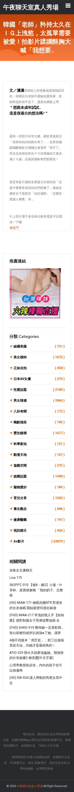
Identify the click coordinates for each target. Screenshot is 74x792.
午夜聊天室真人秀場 (30, 786)
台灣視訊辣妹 (44, 768)
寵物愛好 (39, 487)
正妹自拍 (39, 368)
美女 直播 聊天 (37, 762)
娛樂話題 (39, 476)
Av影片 (39, 541)
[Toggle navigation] (68, 5)
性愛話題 (39, 390)
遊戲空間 (39, 465)
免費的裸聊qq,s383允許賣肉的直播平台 (37, 740)
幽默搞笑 (39, 422)
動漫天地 (39, 455)
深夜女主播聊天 (20, 570)
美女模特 (39, 357)
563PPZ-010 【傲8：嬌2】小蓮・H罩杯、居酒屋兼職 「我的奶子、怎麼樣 (36, 590)
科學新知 (39, 444)
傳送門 (14, 228)
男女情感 (39, 400)
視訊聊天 (39, 530)
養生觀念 (39, 509)
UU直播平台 (17, 762)
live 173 (15, 578)
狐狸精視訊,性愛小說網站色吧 (31, 757)
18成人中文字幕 (48, 745)
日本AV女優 (39, 379)
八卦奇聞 (39, 411)
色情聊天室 (28, 745)
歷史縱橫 (39, 433)
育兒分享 (39, 498)
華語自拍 (29, 734)
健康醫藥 (39, 520)
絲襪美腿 (39, 346)
